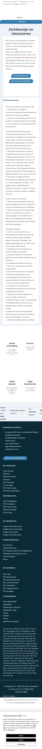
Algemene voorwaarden (11, 621)
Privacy (5, 618)
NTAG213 (6, 474)
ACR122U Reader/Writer (11, 491)
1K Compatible (8, 485)
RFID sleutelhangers (19, 646)
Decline (21, 740)
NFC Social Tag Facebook (11, 651)
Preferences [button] (11, 730)
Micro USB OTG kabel (19, 668)
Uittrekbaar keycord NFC (21, 665)
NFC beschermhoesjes (17, 638)
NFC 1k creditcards (16, 633)
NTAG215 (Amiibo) (9, 476)
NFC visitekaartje (16, 658)
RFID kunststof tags (9, 509)
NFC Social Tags (8, 675)
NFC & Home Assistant (11, 582)
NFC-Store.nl (26, 686)
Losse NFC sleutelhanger (14, 670)
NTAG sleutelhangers (9, 631)
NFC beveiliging (8, 591)
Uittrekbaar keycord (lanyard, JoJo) (15, 553)
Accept (21, 735)
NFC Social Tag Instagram (28, 651)
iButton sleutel (34, 665)
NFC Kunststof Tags (30, 673)
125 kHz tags (7, 512)
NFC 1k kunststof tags (9, 636)
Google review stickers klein (12, 526)
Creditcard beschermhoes (10, 663)
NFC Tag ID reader (23, 636)
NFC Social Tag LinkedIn (10, 653)
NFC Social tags (8, 482)
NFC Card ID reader (10, 488)
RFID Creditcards (9, 504)
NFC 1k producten (26, 643)
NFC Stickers (27, 670)
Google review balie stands (12, 535)
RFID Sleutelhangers (10, 501)
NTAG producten (15, 643)
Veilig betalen (7, 604)
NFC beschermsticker (18, 641)
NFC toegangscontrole (10, 588)
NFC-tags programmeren (11, 580)
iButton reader (7, 668)
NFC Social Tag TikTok (22, 656)
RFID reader (19, 648)
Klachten (6, 616)
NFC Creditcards (18, 673)
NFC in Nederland (9, 585)
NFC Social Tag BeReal (31, 648)
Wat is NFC (7, 574)
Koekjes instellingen (9, 696)
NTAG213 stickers (19, 629)
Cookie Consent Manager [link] (10, 715)
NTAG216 (6, 479)
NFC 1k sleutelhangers (23, 631)
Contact (5, 613)
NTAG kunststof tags (29, 633)
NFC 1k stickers (30, 629)
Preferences (21, 744)
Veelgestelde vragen (10, 610)
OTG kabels (29, 638)
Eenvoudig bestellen (9, 601)
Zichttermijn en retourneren (12, 607)
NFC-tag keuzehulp (9, 577)
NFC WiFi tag (7, 545)
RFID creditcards (31, 646)
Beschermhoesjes (9, 556)
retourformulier (25, 63)
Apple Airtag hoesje (32, 661)
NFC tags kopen (8, 629)
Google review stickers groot (12, 529)
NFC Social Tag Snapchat (26, 653)
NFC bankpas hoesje (25, 663)
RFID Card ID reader (10, 507)
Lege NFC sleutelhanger (18, 661)
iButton (5, 559)
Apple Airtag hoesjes (10, 548)
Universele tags (8, 471)
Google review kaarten (10, 532)
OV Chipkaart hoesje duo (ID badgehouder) (17, 551)
